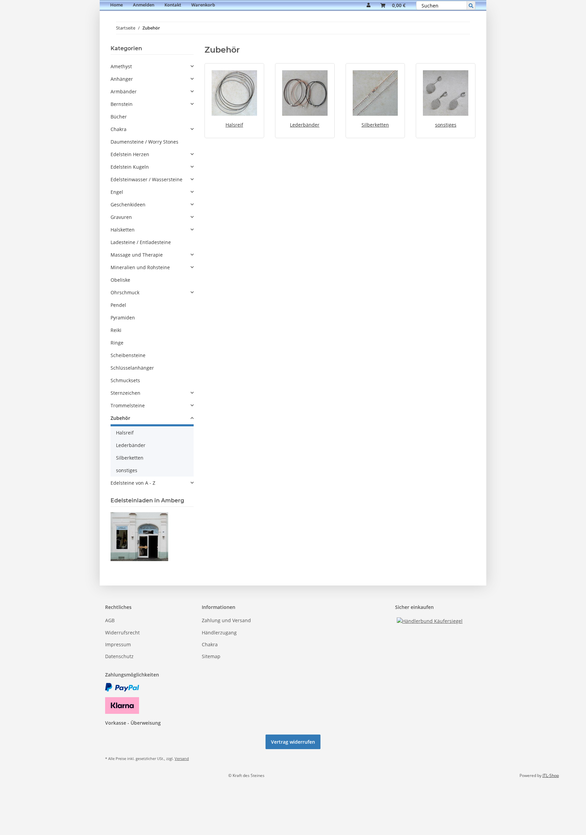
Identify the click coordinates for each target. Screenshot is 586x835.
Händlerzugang (219, 632)
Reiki (116, 330)
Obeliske (120, 280)
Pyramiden (123, 317)
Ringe (117, 342)
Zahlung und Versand (226, 620)
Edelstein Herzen (130, 154)
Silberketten (375, 125)
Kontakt (172, 5)
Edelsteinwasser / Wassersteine (146, 179)
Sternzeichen (125, 393)
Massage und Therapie (137, 255)
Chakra (118, 129)
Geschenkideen (128, 204)
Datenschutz (119, 656)
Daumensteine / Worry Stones (144, 141)
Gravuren (121, 217)
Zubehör (120, 418)
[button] (368, 5)
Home (116, 5)
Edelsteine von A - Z (133, 483)
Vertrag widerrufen (293, 742)
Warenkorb (203, 5)
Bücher (119, 116)
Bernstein (122, 104)
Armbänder (124, 91)
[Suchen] (471, 5)
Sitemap (211, 656)
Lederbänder (304, 125)
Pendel (118, 305)
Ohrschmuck (125, 292)
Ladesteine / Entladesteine (141, 242)
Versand (182, 758)
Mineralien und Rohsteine (140, 267)
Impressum (118, 644)
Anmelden (143, 5)
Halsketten (123, 229)
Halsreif (234, 125)
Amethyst (121, 66)
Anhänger (122, 79)
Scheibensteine (128, 355)
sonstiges (445, 125)
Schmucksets (125, 380)
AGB (110, 620)
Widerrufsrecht (122, 632)
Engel (117, 192)
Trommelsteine (128, 405)
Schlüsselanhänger (132, 368)
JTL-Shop (551, 775)
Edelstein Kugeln (130, 167)
